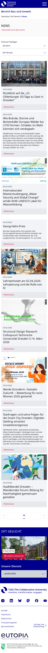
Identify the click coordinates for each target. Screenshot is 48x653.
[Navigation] (44, 3)
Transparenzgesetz (9, 623)
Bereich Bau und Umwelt (16, 12)
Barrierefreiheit (7, 627)
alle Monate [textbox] (8, 53)
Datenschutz (6, 619)
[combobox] (24, 45)
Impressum (6, 614)
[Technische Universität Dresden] (8, 4)
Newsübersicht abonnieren (13, 30)
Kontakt (4, 611)
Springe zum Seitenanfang (38, 626)
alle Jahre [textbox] (6, 46)
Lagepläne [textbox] (10, 574)
